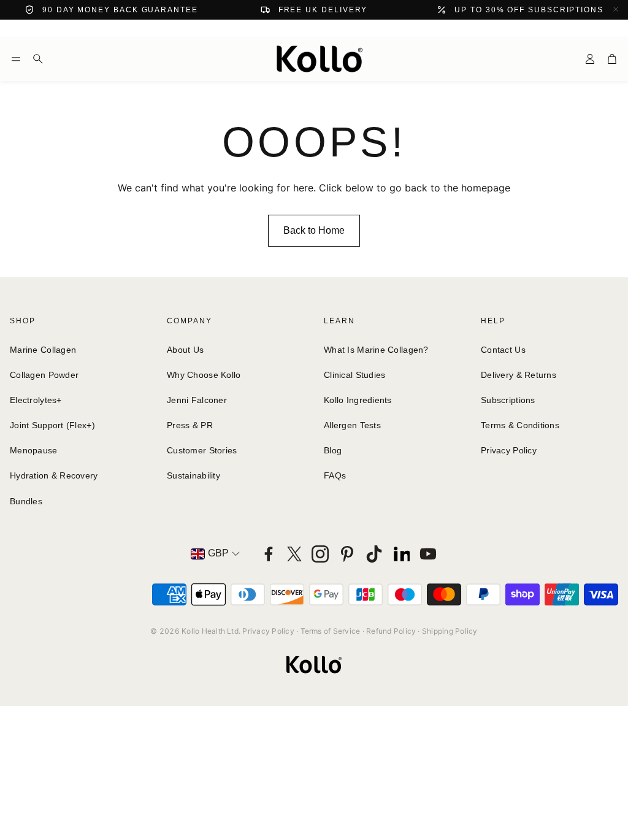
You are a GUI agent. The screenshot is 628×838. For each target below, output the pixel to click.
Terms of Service (331, 631)
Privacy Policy (268, 631)
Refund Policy (391, 631)
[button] (16, 58)
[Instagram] (320, 554)
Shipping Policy (450, 631)
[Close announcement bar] (616, 9)
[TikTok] (374, 554)
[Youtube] (428, 554)
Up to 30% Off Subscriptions (528, 10)
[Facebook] (268, 554)
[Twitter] (294, 554)
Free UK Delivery (323, 10)
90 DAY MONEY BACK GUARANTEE (120, 10)
